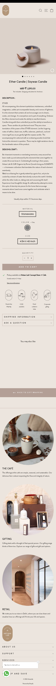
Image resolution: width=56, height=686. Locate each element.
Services (8, 660)
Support (8, 653)
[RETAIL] (28, 580)
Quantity (28, 253)
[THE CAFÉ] (28, 439)
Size (28, 236)
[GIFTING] (28, 509)
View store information (13, 283)
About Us (9, 646)
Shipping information (19, 317)
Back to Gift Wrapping (30, 392)
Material (28, 209)
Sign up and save (14, 673)
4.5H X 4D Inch (27, 241)
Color (28, 222)
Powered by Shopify (28, 684)
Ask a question (15, 323)
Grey (27, 227)
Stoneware (27, 214)
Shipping (25, 92)
